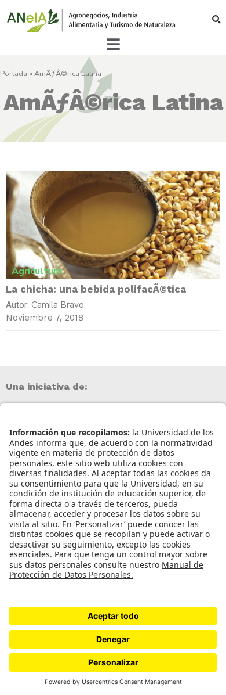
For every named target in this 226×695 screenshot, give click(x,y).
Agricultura (37, 271)
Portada (13, 74)
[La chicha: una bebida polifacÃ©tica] (113, 225)
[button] (216, 19)
